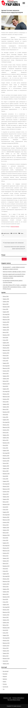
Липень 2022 (5, 401)
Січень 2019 (5, 509)
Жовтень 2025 (6, 316)
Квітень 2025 (5, 332)
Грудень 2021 (6, 419)
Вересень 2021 (6, 427)
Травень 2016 (6, 591)
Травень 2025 (6, 329)
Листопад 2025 (6, 314)
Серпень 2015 (6, 614)
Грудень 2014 (6, 635)
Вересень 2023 (6, 368)
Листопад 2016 (6, 576)
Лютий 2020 (5, 476)
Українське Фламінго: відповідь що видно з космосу (14, 271)
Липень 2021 (5, 432)
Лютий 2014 (5, 661)
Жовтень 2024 (6, 347)
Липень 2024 (5, 355)
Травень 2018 (6, 530)
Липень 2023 (5, 373)
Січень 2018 (5, 540)
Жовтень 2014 (6, 640)
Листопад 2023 (6, 365)
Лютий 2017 (5, 568)
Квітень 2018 (5, 532)
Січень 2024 (5, 360)
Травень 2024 (6, 358)
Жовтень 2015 (6, 609)
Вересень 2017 (6, 550)
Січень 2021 (5, 447)
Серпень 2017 (6, 553)
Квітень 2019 (5, 501)
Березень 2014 (6, 658)
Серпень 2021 (6, 429)
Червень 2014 (6, 650)
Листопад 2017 (6, 545)
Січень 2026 (5, 309)
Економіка (5, 673)
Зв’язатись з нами (7, 697)
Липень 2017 (5, 555)
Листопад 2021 (6, 422)
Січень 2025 (5, 340)
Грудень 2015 (6, 604)
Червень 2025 (6, 327)
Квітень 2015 (5, 625)
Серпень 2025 (6, 322)
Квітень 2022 (5, 409)
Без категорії (5, 671)
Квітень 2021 (5, 440)
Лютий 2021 (5, 445)
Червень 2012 (6, 663)
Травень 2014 (6, 653)
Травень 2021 (6, 437)
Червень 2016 (6, 589)
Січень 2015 (5, 632)
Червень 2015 (6, 619)
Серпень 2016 (6, 583)
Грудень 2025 (6, 311)
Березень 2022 (6, 411)
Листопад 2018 (6, 514)
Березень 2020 (6, 473)
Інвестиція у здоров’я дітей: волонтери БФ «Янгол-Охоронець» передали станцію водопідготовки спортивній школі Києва (14, 276)
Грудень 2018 (6, 512)
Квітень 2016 (5, 594)
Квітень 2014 (5, 655)
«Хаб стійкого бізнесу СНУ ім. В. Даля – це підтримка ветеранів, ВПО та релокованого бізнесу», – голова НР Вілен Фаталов (14, 286)
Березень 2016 (6, 596)
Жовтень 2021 (6, 424)
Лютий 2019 (5, 506)
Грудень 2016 (6, 573)
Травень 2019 (6, 499)
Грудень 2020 (6, 450)
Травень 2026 (6, 301)
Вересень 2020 (6, 458)
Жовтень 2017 (6, 548)
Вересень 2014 (6, 643)
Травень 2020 (6, 468)
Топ (3, 689)
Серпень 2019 (6, 491)
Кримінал (5, 678)
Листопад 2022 (6, 391)
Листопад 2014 (6, 637)
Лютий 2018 (5, 537)
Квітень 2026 (5, 304)
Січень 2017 (5, 571)
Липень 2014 (5, 648)
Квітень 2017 (5, 563)
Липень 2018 (5, 524)
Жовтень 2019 (6, 486)
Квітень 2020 (5, 471)
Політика (5, 684)
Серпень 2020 (6, 460)
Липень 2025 (5, 324)
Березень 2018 (6, 535)
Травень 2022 (6, 406)
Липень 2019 (5, 494)
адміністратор (6, 233)
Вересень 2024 (6, 350)
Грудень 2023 (6, 363)
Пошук (3, 255)
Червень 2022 (6, 404)
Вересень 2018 (6, 519)
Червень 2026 (6, 298)
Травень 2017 (6, 560)
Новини (4, 681)
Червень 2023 (6, 376)
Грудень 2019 (6, 481)
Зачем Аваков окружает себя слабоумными (14, 242)
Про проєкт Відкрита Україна (14, 699)
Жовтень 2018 (6, 517)
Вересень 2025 (6, 319)
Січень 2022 (5, 417)
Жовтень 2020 (6, 455)
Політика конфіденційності (18, 697)
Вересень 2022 (6, 396)
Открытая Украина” (15, 226)
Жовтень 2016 (6, 578)
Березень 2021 (6, 442)
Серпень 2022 (6, 399)
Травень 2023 (6, 378)
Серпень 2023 (6, 370)
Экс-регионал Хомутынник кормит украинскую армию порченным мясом (14, 247)
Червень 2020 (6, 465)
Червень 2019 (6, 496)
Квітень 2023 (5, 381)
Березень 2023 (6, 383)
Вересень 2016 (6, 581)
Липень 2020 (5, 463)
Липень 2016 (5, 586)
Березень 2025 (6, 334)
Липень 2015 (5, 617)
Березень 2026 (6, 306)
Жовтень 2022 (6, 393)
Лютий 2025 (5, 337)
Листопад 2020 (6, 453)
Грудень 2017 (6, 542)
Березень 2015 (6, 627)
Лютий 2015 (5, 630)
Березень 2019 (6, 504)
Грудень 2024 (6, 342)
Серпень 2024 (6, 352)
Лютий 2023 (5, 386)
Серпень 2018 (6, 522)
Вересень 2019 (6, 488)
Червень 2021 (6, 435)
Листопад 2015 (6, 607)
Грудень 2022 (6, 388)
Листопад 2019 (6, 483)
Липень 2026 (5, 296)
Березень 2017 (6, 566)
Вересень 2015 (6, 612)
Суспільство (5, 686)
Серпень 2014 (6, 645)
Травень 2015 (6, 622)
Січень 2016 (5, 601)
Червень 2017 (6, 558)
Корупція (5, 676)
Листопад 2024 (6, 345)
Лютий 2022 (5, 414)
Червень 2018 (6, 527)
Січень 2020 (5, 478)
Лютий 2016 (5, 599)
